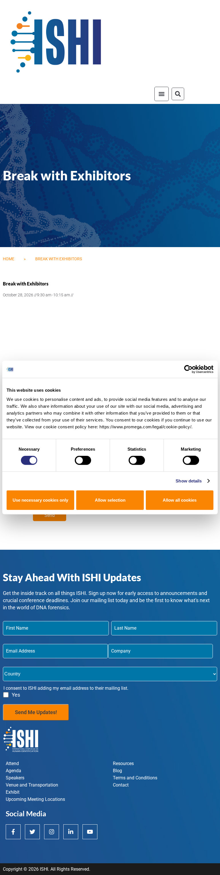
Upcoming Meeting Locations (35, 799)
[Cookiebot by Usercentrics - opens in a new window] (188, 369)
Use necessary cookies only (40, 499)
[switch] (83, 460)
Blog (117, 770)
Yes (16, 695)
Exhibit (12, 792)
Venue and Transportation (32, 785)
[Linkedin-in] (70, 831)
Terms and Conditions (135, 778)
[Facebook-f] (13, 831)
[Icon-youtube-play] (89, 831)
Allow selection (110, 499)
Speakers (15, 778)
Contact (121, 785)
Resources (123, 763)
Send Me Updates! (36, 712)
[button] (161, 94)
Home (8, 259)
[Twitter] (32, 831)
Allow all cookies (180, 499)
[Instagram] (51, 831)
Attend (12, 763)
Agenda (13, 770)
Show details (189, 480)
